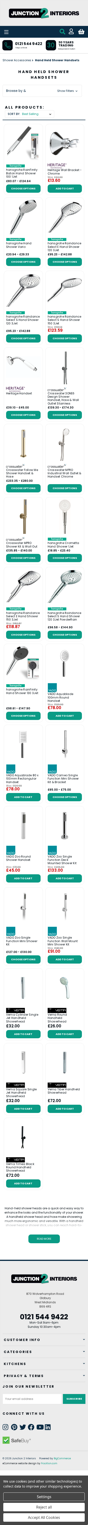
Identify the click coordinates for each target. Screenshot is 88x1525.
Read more (44, 1239)
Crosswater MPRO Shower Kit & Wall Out (21, 544)
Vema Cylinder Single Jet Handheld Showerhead (22, 1018)
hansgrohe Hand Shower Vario (19, 245)
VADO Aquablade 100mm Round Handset (60, 697)
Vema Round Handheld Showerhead (57, 1018)
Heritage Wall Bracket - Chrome (65, 171)
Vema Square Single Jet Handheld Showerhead (21, 1093)
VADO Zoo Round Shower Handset (18, 858)
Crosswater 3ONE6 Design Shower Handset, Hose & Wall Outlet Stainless (63, 398)
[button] (42, 91)
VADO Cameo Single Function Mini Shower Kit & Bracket (63, 779)
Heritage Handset (19, 393)
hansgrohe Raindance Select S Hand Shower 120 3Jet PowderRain (64, 616)
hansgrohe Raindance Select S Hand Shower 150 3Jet (64, 320)
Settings (44, 1496)
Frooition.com (49, 1463)
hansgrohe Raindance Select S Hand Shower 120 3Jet (23, 320)
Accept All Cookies (44, 1517)
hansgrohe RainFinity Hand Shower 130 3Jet (22, 691)
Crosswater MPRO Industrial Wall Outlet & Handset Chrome (64, 473)
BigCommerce (62, 1458)
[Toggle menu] (19, 32)
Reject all (44, 1507)
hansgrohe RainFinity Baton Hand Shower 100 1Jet (22, 173)
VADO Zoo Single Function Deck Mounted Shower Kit (62, 860)
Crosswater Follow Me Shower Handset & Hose (22, 473)
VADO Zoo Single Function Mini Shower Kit (21, 941)
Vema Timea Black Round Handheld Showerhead (20, 1167)
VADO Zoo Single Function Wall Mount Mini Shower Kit (63, 941)
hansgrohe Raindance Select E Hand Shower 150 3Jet (23, 616)
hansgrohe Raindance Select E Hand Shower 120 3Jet (64, 247)
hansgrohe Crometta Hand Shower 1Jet (63, 544)
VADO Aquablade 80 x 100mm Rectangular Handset (22, 779)
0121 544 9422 (28, 43)
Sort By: (14, 114)
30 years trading (66, 44)
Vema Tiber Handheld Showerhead (64, 1091)
